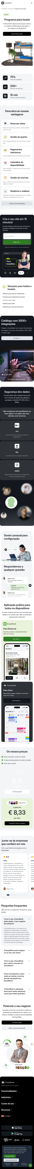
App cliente (16, 639)
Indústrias (10, 8)
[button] (8, 894)
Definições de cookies (8, 1164)
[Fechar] (30, 1147)
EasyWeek (4, 8)
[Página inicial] (6, 3)
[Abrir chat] (30, 1165)
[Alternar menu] (32, 3)
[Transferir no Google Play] (17, 1133)
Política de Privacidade (24, 1164)
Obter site (16, 242)
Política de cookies (15, 1164)
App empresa (16, 700)
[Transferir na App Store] (17, 1127)
